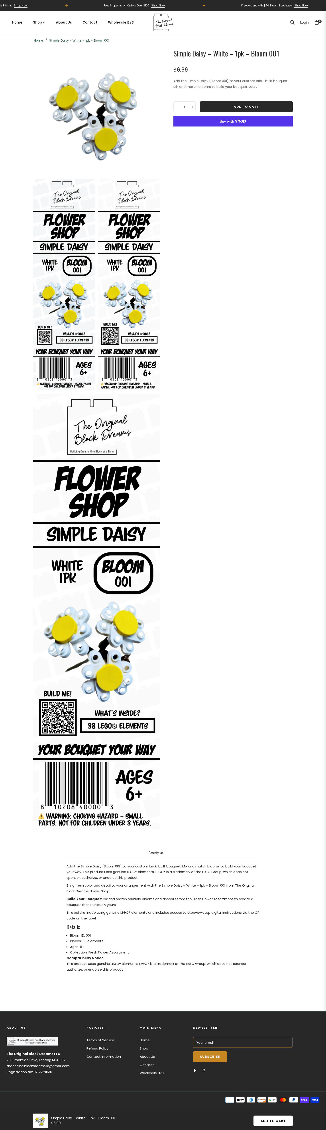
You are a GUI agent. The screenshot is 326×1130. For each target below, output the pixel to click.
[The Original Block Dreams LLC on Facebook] (194, 1070)
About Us (147, 1056)
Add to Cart (273, 1121)
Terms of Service (100, 1040)
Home (38, 40)
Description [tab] (156, 853)
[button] (292, 22)
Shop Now (129, 5)
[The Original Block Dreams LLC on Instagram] (203, 1070)
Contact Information (103, 1056)
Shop (144, 1048)
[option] (96, 111)
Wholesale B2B (152, 1073)
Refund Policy (97, 1048)
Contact (147, 1064)
